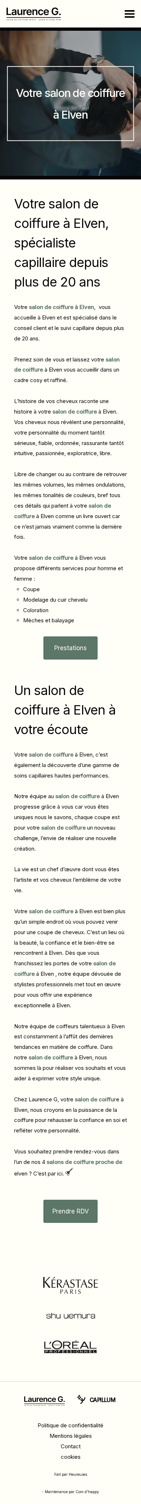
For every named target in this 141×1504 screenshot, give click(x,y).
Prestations (70, 648)
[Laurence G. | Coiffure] (44, 1401)
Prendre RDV (70, 1211)
